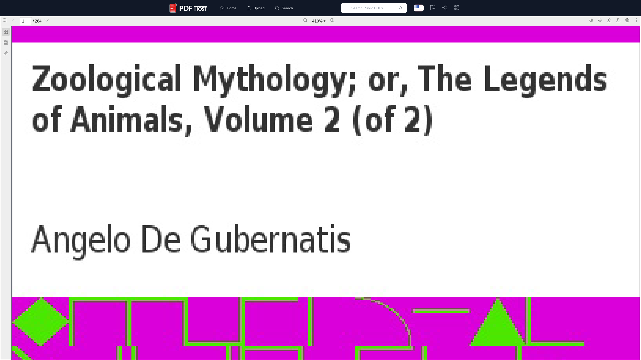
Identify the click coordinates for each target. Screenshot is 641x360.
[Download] (618, 20)
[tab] (5, 32)
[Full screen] (600, 20)
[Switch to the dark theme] (591, 20)
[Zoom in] (333, 20)
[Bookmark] (6, 42)
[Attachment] (6, 53)
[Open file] (609, 20)
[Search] (5, 20)
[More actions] (636, 20)
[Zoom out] (305, 20)
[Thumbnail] (6, 32)
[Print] (627, 20)
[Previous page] (14, 20)
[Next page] (47, 20)
